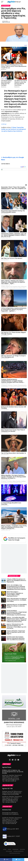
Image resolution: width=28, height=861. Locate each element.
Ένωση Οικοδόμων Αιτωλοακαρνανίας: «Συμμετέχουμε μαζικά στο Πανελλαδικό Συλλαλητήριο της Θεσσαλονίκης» (17, 613)
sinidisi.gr (3, 124)
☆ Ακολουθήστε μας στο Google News (12, 158)
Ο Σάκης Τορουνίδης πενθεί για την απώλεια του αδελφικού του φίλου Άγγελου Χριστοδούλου (13, 129)
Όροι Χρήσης (9, 851)
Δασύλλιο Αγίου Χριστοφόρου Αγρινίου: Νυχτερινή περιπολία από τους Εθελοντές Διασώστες (15, 638)
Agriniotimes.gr (6, 22)
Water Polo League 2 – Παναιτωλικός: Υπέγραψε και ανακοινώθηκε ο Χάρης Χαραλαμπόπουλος (15, 594)
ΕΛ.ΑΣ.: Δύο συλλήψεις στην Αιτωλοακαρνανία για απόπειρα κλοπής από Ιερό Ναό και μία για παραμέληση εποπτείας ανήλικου (16, 587)
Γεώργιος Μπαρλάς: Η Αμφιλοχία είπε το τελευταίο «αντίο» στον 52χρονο (16, 632)
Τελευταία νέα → (14, 576)
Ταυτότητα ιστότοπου (14, 853)
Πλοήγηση (22, 849)
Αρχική (4, 849)
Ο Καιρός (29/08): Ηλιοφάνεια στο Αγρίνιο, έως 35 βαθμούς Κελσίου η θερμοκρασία (16, 580)
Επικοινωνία (15, 849)
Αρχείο (9, 849)
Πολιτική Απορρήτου (19, 851)
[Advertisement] (14, 144)
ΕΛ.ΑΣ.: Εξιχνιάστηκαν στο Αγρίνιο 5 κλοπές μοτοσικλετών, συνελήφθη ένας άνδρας (17, 600)
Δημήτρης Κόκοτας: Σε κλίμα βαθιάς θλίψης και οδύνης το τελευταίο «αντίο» (17, 606)
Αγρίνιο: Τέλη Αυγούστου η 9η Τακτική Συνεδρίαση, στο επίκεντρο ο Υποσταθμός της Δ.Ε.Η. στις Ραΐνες (16, 626)
